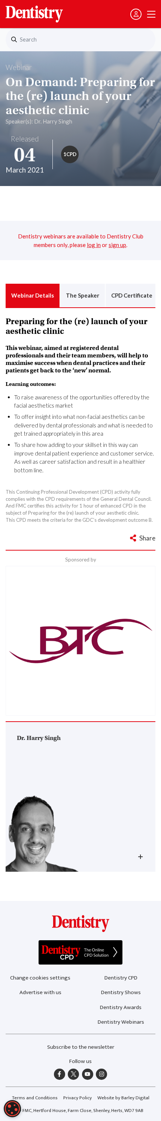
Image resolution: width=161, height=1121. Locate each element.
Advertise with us (40, 992)
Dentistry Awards (121, 1007)
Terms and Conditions (35, 1098)
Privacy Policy (77, 1098)
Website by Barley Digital (123, 1098)
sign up (117, 244)
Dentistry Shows (121, 992)
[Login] (136, 14)
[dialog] (12, 1108)
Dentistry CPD (120, 978)
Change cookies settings (40, 978)
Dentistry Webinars (121, 1022)
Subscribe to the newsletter (80, 1047)
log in (94, 244)
